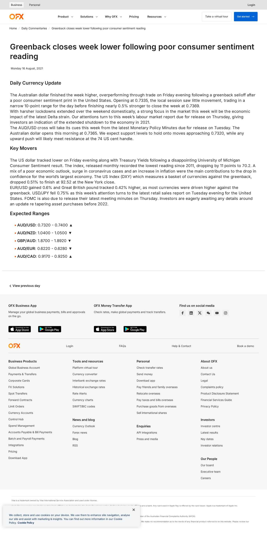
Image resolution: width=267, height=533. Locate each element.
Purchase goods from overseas (156, 406)
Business (16, 4)
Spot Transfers (17, 393)
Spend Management (21, 425)
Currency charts (83, 400)
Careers (206, 478)
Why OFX (111, 16)
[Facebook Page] (182, 313)
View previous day (26, 286)
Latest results (209, 432)
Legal (204, 380)
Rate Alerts (80, 393)
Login (69, 346)
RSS (75, 445)
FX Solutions (16, 387)
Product (63, 16)
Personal (34, 4)
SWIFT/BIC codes (84, 406)
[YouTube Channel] (217, 313)
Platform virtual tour (85, 367)
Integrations (16, 445)
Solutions (86, 16)
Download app (146, 380)
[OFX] (16, 17)
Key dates (207, 439)
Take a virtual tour (216, 16)
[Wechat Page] (208, 313)
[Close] (133, 509)
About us (206, 367)
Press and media (147, 439)
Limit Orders (16, 406)
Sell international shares (152, 412)
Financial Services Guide (216, 400)
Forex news (80, 432)
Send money (145, 374)
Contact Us (208, 374)
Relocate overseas (148, 393)
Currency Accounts (20, 412)
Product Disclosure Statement (220, 393)
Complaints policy (212, 387)
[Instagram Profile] (225, 313)
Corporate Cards (19, 380)
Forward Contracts (20, 400)
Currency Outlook (84, 426)
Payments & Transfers (22, 374)
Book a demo (245, 346)
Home (13, 28)
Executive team (210, 471)
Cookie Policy (26, 522)
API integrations (147, 432)
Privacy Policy (210, 406)
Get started (243, 16)
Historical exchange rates (89, 387)
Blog (75, 439)
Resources (154, 16)
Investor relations (212, 445)
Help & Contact (181, 346)
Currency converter (85, 374)
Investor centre (210, 426)
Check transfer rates (150, 367)
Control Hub (16, 419)
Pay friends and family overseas (157, 387)
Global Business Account (24, 367)
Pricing (134, 16)
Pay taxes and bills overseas (155, 400)
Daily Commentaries (34, 28)
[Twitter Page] (200, 313)
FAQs (122, 346)
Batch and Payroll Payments (26, 438)
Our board (207, 465)
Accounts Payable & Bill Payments (30, 432)
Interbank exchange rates (89, 380)
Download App (17, 458)
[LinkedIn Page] (191, 313)
